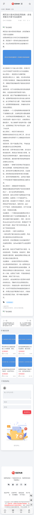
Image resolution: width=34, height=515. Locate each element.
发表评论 (27, 412)
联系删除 (15, 495)
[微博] (17, 484)
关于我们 (22, 495)
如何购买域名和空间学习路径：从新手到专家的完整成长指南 (8, 371)
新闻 (13, 198)
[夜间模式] (31, 505)
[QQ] (13, 484)
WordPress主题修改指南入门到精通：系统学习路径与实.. (8, 349)
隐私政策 (21, 493)
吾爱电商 (16, 502)
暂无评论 (6, 381)
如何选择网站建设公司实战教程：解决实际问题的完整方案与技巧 (25, 349)
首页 (3, 9)
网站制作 (8, 9)
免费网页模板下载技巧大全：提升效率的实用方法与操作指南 (25, 371)
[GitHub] (21, 484)
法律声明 (14, 493)
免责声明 (6, 493)
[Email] (25, 484)
